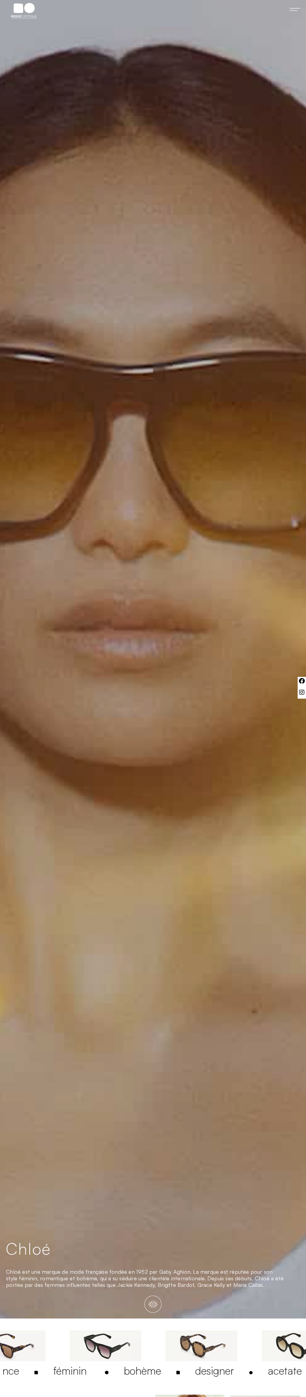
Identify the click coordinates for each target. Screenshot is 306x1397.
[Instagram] (302, 692)
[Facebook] (302, 681)
